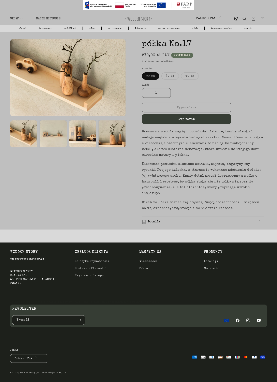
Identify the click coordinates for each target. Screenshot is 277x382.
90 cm (152, 77)
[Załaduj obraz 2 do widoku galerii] (53, 134)
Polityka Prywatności (92, 261)
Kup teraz (186, 119)
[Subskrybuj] (80, 320)
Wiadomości (148, 261)
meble (195, 28)
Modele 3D (212, 268)
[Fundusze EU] (226, 320)
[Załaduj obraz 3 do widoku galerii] (82, 134)
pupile (248, 28)
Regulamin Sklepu (89, 275)
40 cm (192, 77)
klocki (23, 28)
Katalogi (211, 261)
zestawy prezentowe (169, 28)
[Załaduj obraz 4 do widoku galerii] (112, 134)
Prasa (143, 268)
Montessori (45, 28)
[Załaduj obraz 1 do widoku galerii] (24, 134)
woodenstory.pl (29, 372)
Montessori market (221, 28)
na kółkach (70, 28)
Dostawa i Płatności (91, 268)
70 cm (172, 77)
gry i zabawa (115, 28)
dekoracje (140, 28)
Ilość (145, 85)
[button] (21, 18)
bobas (92, 28)
